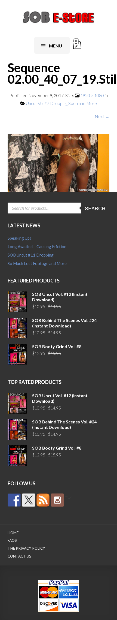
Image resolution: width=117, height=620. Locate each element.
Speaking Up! (19, 238)
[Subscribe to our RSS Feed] (43, 500)
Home (13, 533)
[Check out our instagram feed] (57, 500)
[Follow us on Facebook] (14, 500)
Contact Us (19, 556)
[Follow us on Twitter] (28, 500)
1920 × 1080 (92, 95)
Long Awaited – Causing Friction (37, 246)
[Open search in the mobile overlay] (58, 208)
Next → (102, 116)
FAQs (12, 540)
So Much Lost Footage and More (37, 263)
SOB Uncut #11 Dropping (31, 254)
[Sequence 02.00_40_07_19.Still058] (58, 162)
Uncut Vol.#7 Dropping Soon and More (61, 103)
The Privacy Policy (26, 548)
